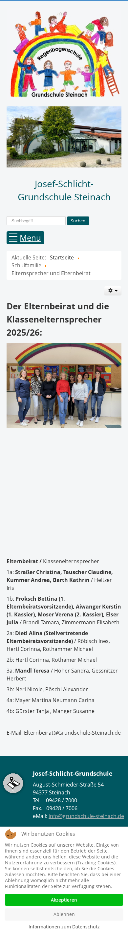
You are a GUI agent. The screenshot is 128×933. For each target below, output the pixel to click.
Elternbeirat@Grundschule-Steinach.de (72, 732)
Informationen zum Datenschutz (64, 926)
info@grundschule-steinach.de (86, 816)
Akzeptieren (64, 900)
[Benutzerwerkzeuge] (112, 290)
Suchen (78, 221)
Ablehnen (64, 914)
